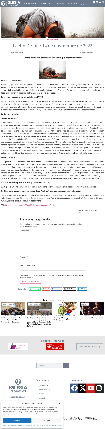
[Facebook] (94, 2)
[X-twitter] (97, 2)
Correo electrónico (28, 265)
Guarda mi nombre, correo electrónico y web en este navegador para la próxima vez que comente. (51, 276)
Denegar (46, 421)
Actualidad (29, 3)
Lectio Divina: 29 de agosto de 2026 (91, 319)
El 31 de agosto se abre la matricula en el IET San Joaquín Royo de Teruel (11, 320)
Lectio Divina (45, 3)
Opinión (60, 3)
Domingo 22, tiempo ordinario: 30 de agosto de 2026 (65, 319)
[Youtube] (100, 2)
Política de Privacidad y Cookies (12, 425)
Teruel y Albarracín (8, 304)
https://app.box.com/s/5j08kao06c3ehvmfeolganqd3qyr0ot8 (29, 205)
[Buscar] (65, 365)
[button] (60, 403)
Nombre (24, 257)
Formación (72, 3)
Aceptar (17, 421)
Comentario (25, 231)
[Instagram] (103, 2)
